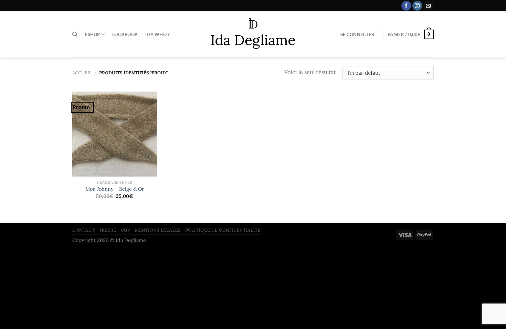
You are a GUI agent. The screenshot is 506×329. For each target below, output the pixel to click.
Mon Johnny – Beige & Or (114, 189)
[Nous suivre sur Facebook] (406, 6)
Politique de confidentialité (223, 230)
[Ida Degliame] (253, 34)
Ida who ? (157, 34)
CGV (125, 230)
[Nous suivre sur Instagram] (417, 6)
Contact (83, 230)
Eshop (92, 34)
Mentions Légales (158, 230)
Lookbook (125, 34)
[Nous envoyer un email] (428, 6)
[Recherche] (74, 34)
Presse (107, 230)
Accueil (81, 73)
